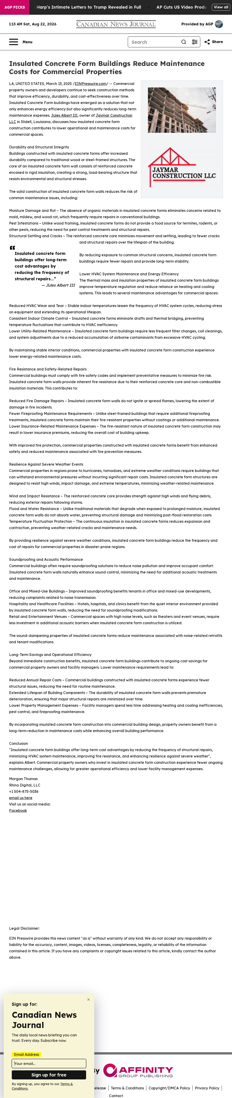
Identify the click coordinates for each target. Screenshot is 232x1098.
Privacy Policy (207, 1088)
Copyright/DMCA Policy (169, 1088)
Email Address (26, 1054)
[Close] (88, 999)
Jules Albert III (64, 115)
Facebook (18, 810)
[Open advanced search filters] (194, 42)
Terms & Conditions (127, 1088)
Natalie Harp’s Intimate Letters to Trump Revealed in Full (80, 7)
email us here (20, 798)
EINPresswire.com (90, 83)
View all (221, 7)
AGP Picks (15, 7)
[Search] (183, 42)
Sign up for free (48, 1075)
